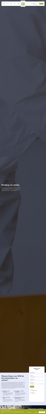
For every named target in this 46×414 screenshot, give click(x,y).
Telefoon (34, 3)
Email (32, 389)
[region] (23, 411)
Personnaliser (29, 412)
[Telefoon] (31, 3)
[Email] (30, 390)
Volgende (32, 386)
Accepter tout (42, 412)
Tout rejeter (35, 412)
